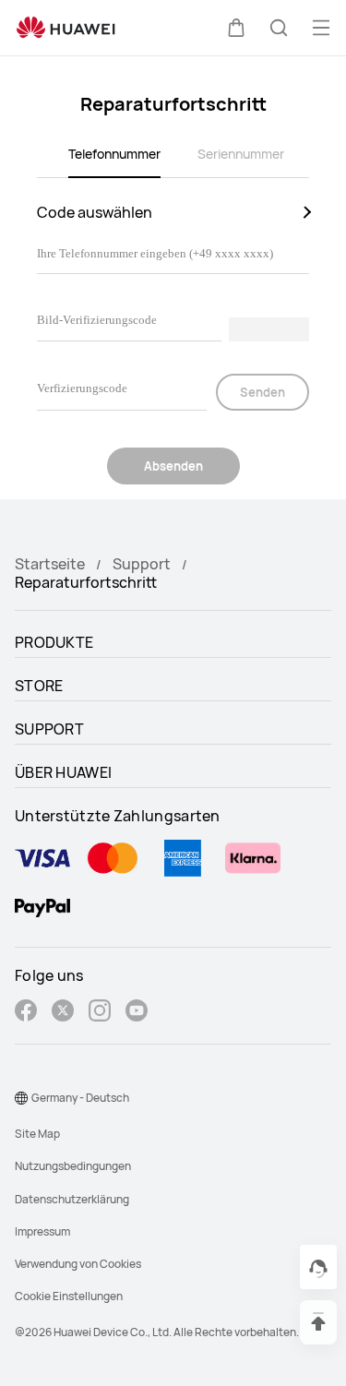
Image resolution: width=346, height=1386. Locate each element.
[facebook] (26, 1013)
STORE (39, 685)
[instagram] (100, 1013)
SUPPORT (49, 729)
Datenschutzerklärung (72, 1199)
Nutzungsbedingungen (73, 1166)
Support (142, 564)
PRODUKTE (54, 642)
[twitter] (63, 1013)
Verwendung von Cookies (78, 1264)
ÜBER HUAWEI (63, 772)
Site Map (37, 1133)
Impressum (42, 1231)
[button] (236, 28)
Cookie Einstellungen (69, 1296)
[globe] (21, 1098)
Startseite (50, 564)
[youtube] (136, 1013)
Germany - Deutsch (80, 1097)
